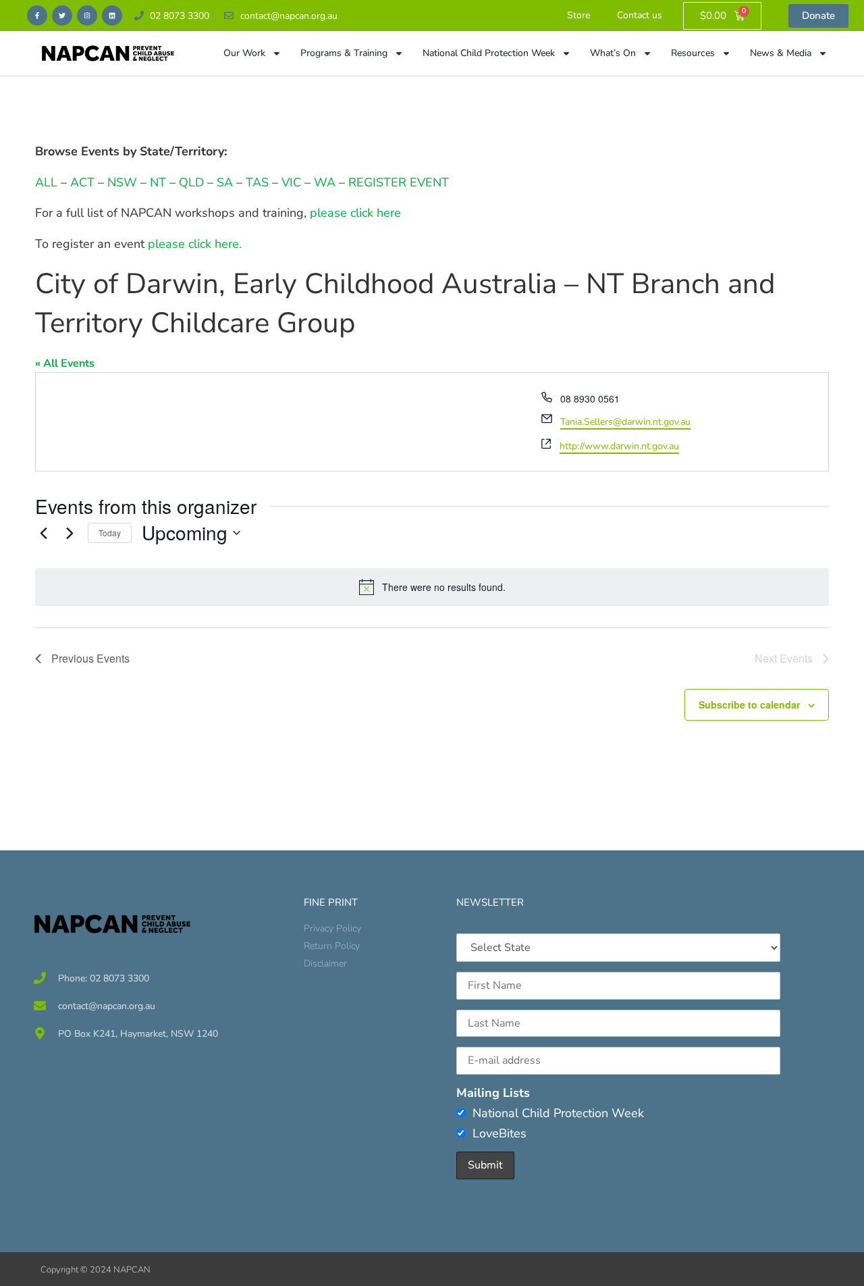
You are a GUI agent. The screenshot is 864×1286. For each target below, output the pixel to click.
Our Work (244, 53)
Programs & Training (343, 53)
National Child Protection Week (489, 53)
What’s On (613, 53)
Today (110, 532)
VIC (291, 182)
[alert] (432, 587)
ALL (46, 182)
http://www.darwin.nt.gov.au (619, 446)
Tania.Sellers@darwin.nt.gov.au (625, 421)
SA (225, 182)
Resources (693, 53)
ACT (80, 182)
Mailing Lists (493, 1093)
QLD (191, 182)
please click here (355, 213)
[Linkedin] (112, 15)
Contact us (639, 15)
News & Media (780, 53)
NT (158, 182)
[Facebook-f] (37, 15)
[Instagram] (87, 15)
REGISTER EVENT (398, 182)
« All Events (64, 363)
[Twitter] (62, 15)
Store (578, 15)
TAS (257, 182)
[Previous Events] (43, 533)
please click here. (195, 244)
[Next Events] (69, 533)
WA (324, 182)
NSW (122, 182)
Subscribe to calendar (749, 704)
